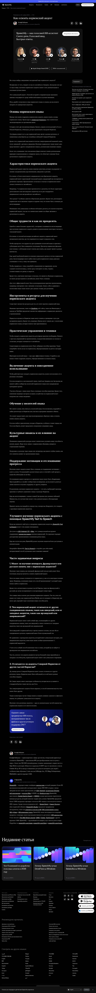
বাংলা (50, 975)
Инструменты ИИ (76, 111)
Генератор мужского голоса (55, 928)
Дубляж (19, 897)
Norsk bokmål (5, 963)
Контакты (51, 897)
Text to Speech (30, 548)
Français (27, 958)
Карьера (50, 901)
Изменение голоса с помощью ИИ (56, 932)
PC (28, 531)
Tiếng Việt (27, 968)
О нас (50, 895)
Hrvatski (27, 973)
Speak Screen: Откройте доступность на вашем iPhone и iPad (83, 94)
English (3, 958)
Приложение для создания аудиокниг (82, 102)
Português (74, 968)
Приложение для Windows (8, 901)
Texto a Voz (4, 941)
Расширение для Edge (7, 907)
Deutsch (74, 958)
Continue (86, 989)
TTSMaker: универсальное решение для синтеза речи (82, 119)
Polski (26, 963)
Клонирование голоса (22, 899)
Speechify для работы (22, 901)
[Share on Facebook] (72, 23)
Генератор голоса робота (54, 930)
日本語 (50, 961)
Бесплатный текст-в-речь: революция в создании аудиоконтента (82, 115)
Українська (74, 963)
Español (4, 966)
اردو (26, 978)
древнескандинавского (38, 120)
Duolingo (34, 308)
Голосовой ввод (37, 36)
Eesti (3, 973)
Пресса (50, 909)
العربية (3, 954)
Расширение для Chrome (7, 905)
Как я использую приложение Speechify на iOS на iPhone (82, 108)
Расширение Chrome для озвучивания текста (12, 936)
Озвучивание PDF (6, 939)
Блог (50, 899)
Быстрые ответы (24, 39)
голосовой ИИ (41, 33)
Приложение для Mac (7, 899)
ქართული (27, 970)
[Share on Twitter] (76, 23)
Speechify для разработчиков (39, 895)
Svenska (51, 966)
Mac (32, 531)
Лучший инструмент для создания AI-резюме (82, 98)
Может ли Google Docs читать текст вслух (58, 934)
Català (73, 975)
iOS (19, 531)
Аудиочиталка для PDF (7, 934)
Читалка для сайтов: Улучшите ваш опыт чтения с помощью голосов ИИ (82, 90)
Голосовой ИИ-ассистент (54, 924)
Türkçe (3, 968)
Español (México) (29, 966)
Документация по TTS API (39, 901)
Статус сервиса (52, 907)
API (51, 4)
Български (4, 970)
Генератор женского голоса (8, 928)
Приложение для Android (7, 897)
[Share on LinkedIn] (81, 23)
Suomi (50, 958)
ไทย (73, 966)
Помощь (51, 905)
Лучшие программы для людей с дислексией (12, 930)
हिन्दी (3, 961)
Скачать (46, 4)
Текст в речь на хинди (54, 936)
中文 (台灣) (74, 954)
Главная (3, 8)
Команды (35, 897)
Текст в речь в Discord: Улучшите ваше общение (82, 127)
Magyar (27, 954)
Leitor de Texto (52, 941)
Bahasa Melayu (5, 978)
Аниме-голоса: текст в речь (8, 932)
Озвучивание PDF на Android (8, 926)
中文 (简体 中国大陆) (6, 956)
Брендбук (51, 911)
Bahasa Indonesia (29, 975)
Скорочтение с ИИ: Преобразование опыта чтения (81, 123)
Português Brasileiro (53, 963)
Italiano (27, 961)
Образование (36, 899)
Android (24, 531)
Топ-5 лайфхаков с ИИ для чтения (81, 104)
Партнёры (51, 903)
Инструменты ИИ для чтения (79, 131)
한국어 (74, 961)
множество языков (25, 534)
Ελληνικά (51, 973)
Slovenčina (51, 970)
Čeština (27, 956)
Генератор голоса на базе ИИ (23, 895)
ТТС (8, 8)
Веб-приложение (5, 903)
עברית (3, 975)
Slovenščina (75, 970)
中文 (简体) (51, 954)
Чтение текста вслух (53, 926)
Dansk (50, 956)
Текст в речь (4, 892)
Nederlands (75, 956)
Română (51, 968)
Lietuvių (74, 973)
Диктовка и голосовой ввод (8, 924)
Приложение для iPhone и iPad (9, 895)
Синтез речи (22, 36)
